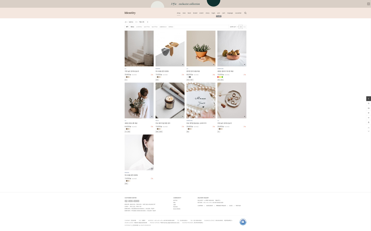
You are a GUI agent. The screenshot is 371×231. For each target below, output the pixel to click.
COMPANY (200, 205)
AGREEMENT (209, 205)
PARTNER (238, 205)
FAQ (174, 202)
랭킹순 (132, 27)
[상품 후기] (368, 108)
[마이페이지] (368, 122)
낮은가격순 (147, 27)
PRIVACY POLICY (221, 205)
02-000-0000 (132, 201)
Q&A (174, 204)
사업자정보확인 (227, 220)
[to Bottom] (368, 131)
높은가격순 (155, 27)
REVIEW (175, 206)
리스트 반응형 (244, 27)
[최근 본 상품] (368, 117)
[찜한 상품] (368, 112)
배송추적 (217, 200)
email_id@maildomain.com (171, 222)
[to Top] (368, 128)
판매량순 (171, 27)
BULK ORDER (176, 209)
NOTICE (175, 200)
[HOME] (368, 103)
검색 (245, 13)
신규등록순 (139, 27)
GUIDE (231, 205)
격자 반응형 (241, 27)
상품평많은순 (163, 27)
